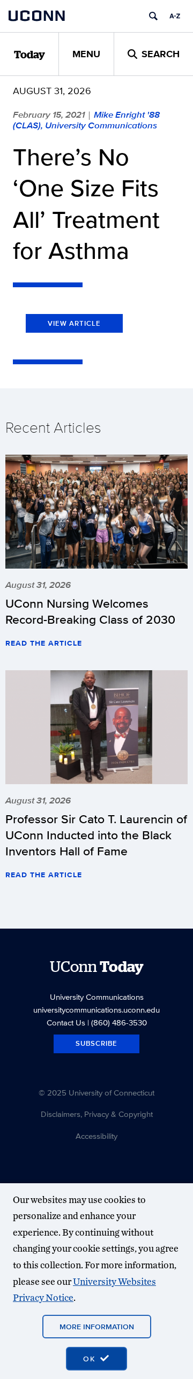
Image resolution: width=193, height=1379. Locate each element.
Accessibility (96, 1135)
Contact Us (66, 1022)
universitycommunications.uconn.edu (96, 1009)
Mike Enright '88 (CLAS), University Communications (86, 120)
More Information (97, 1326)
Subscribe (96, 1043)
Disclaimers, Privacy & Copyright (97, 1114)
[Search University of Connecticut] (153, 16)
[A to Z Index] (174, 16)
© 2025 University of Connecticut (96, 1092)
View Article (74, 323)
